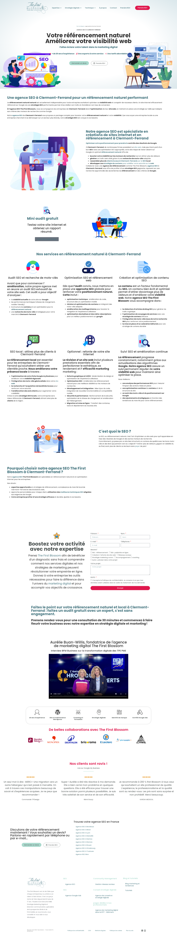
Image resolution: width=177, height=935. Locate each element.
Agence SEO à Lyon (83, 833)
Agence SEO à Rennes (84, 842)
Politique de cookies (116, 930)
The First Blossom (80, 26)
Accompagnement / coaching (127, 557)
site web (137, 147)
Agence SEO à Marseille (84, 836)
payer (137, 446)
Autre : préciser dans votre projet (104, 560)
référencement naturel (111, 152)
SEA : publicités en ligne (119, 552)
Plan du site (129, 930)
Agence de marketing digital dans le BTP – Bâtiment (106, 911)
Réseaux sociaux (125, 555)
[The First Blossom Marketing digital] (37, 8)
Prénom (94, 533)
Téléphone (125, 541)
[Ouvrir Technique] (95, 8)
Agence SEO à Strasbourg (85, 848)
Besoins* (94, 549)
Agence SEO (70, 884)
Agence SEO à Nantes (84, 839)
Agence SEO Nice (82, 854)
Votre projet (95, 563)
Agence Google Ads (73, 895)
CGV (89, 930)
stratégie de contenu (113, 163)
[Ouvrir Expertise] (61, 8)
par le (141, 161)
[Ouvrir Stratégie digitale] (81, 8)
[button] (29, 740)
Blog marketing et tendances (132, 884)
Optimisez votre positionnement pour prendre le (107, 143)
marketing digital (59, 583)
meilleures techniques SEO (71, 492)
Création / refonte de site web (104, 555)
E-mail (93, 541)
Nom (123, 533)
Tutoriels (128, 890)
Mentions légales (100, 930)
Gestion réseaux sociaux (105, 884)
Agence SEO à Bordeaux (85, 827)
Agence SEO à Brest (83, 830)
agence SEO (17, 115)
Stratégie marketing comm (102, 557)
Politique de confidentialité (76, 930)
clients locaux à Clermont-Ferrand (122, 161)
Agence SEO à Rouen (84, 845)
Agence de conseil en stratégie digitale (103, 896)
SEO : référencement (100, 552)
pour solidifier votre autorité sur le (138, 163)
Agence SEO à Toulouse (85, 851)
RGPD (93, 577)
